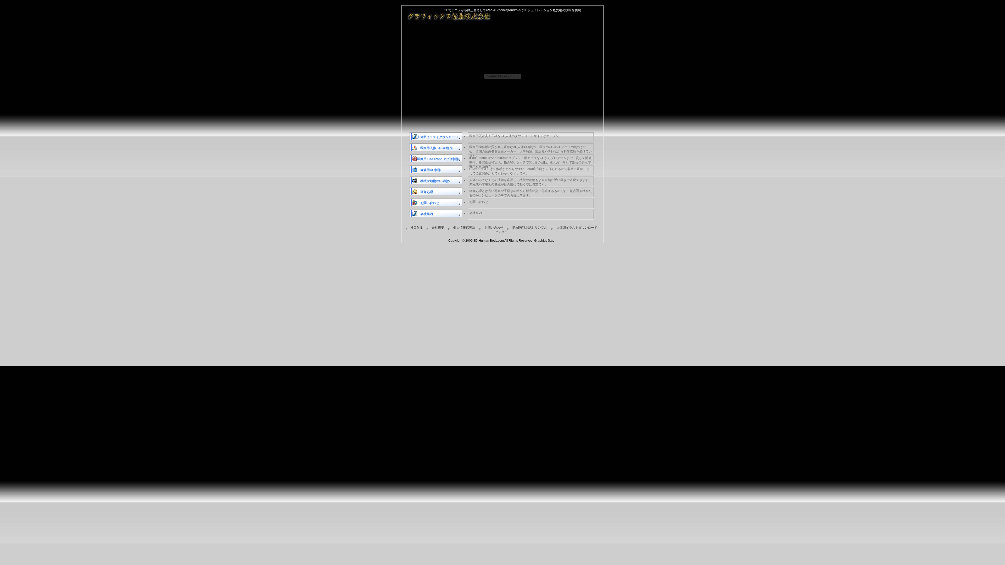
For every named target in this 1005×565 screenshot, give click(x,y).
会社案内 (425, 214)
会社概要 (437, 227)
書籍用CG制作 (429, 170)
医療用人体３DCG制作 (435, 148)
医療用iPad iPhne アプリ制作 (438, 159)
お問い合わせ (428, 203)
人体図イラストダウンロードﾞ (438, 137)
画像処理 (425, 192)
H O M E (416, 227)
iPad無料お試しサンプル (529, 227)
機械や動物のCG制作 (433, 181)
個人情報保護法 (464, 227)
